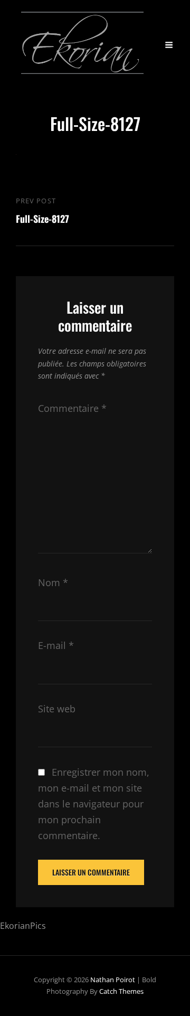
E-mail (56, 645)
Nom (53, 582)
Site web (56, 708)
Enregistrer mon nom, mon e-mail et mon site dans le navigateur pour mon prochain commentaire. (93, 804)
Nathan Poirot (112, 979)
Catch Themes (121, 991)
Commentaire (72, 408)
